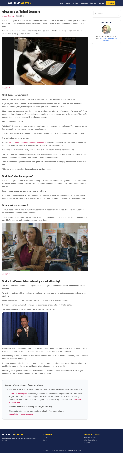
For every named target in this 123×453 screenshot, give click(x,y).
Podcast (68, 3)
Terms (74, 450)
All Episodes (87, 442)
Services (75, 3)
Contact (101, 3)
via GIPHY (6, 88)
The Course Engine (19, 394)
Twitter (45, 440)
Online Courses (8, 16)
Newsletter (110, 3)
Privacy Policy (68, 450)
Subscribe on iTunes (90, 437)
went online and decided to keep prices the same (27, 142)
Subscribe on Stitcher (90, 440)
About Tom (93, 3)
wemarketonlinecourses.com (21, 414)
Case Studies (84, 3)
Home (61, 3)
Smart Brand (19, 3)
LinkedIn (45, 437)
